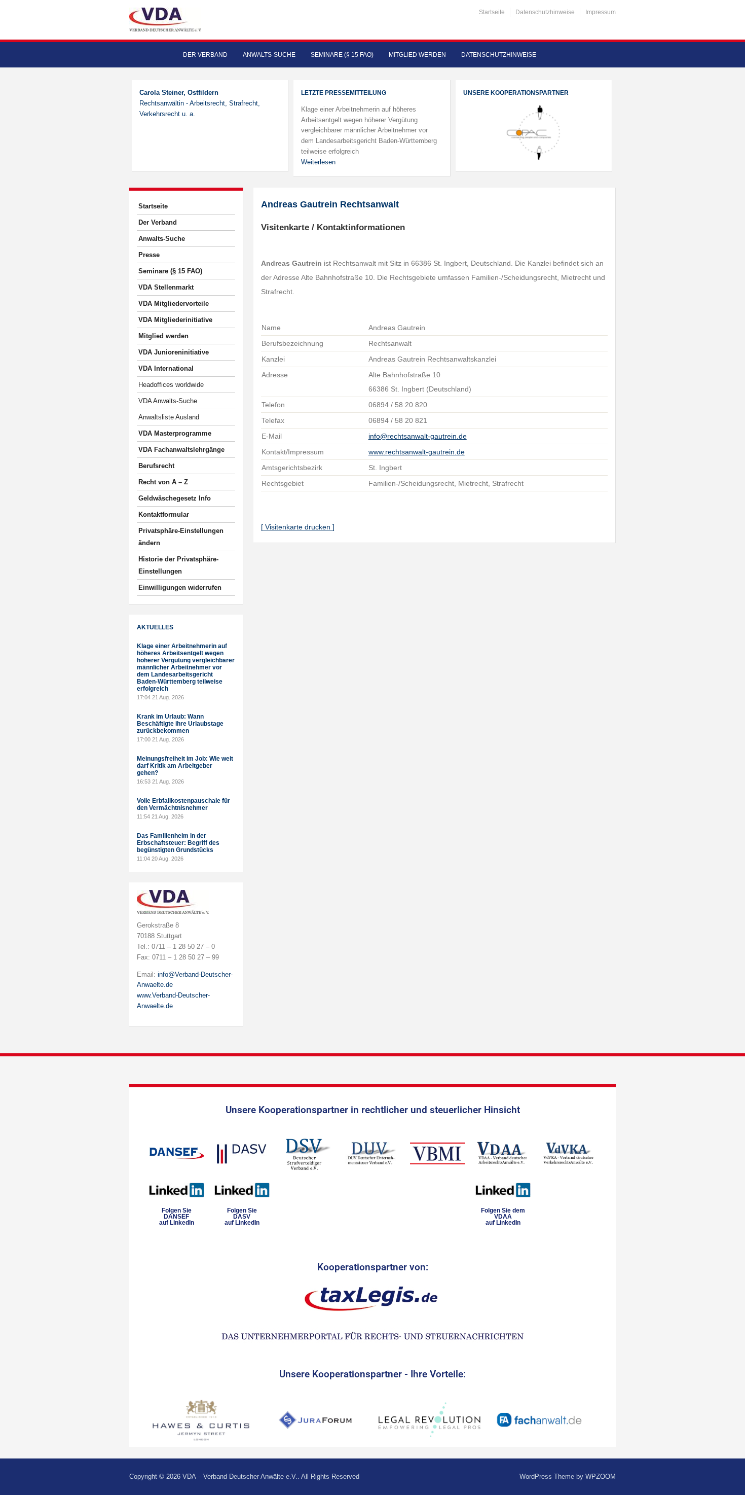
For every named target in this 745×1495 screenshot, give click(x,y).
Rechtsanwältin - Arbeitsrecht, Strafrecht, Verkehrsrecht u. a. (199, 103)
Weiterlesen (318, 162)
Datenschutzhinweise (545, 12)
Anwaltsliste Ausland (168, 417)
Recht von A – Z (163, 482)
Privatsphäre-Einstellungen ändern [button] (181, 537)
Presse (149, 255)
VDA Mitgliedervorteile (173, 303)
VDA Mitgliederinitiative (175, 320)
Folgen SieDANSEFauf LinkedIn (176, 1216)
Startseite (492, 12)
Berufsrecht (156, 466)
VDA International (166, 368)
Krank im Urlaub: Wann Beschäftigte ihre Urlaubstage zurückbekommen (180, 723)
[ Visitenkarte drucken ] (297, 527)
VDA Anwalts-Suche (167, 401)
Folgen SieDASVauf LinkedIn (242, 1216)
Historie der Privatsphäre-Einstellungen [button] (178, 565)
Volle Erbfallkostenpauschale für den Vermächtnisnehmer (183, 804)
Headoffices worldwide (171, 384)
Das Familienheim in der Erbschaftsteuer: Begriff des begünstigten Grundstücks (178, 842)
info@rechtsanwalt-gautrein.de (417, 436)
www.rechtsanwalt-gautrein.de (416, 452)
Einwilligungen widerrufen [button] (179, 587)
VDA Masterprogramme (174, 433)
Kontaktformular (163, 514)
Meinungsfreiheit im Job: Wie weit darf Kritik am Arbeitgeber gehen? (185, 765)
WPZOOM (600, 1476)
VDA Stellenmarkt (166, 287)
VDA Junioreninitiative (173, 352)
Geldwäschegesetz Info (174, 498)
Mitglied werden (417, 54)
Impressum (600, 12)
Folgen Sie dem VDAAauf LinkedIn (503, 1216)
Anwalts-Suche (269, 54)
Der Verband (205, 54)
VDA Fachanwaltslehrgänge (181, 449)
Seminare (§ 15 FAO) (342, 54)
